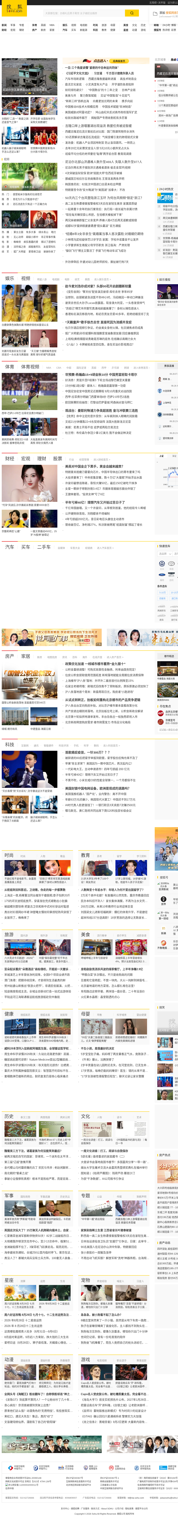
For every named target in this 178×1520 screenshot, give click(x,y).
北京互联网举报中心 (44, 1467)
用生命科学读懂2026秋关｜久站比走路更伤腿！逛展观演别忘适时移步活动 (50, 1054)
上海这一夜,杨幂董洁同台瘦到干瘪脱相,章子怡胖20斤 (37, 895)
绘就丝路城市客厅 (76, 117)
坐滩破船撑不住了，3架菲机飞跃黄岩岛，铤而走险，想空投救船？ (45, 1247)
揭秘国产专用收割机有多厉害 (109, 117)
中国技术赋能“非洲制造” (117, 106)
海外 (84, 657)
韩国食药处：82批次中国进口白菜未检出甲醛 (93, 184)
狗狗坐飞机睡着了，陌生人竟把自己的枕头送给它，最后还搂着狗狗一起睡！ (128, 1342)
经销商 (88, 548)
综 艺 (6, 251)
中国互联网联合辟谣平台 (111, 1488)
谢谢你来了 (49, 251)
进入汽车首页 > (105, 548)
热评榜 (166, 30)
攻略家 (63, 935)
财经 (9, 458)
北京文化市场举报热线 (145, 1467)
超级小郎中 (32, 237)
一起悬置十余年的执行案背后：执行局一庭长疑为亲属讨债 (101, 209)
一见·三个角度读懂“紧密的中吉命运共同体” (92, 67)
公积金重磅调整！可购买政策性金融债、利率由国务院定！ (101, 669)
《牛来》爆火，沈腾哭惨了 (97, 1059)
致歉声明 (141, 1196)
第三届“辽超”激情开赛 (17, 1162)
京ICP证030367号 (74, 1478)
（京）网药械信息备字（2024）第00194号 (157, 1478)
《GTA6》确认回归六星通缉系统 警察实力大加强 (111, 1416)
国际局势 (25, 1196)
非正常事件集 (48, 237)
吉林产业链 (129, 90)
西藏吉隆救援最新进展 (102, 78)
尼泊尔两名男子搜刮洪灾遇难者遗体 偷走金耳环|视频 (98, 167)
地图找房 (52, 657)
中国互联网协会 (120, 1467)
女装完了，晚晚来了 (16, 917)
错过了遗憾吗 (48, 241)
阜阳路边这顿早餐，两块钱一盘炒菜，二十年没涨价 (113, 991)
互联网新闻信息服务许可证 (78, 1481)
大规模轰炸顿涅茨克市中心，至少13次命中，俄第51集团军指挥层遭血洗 (49, 1241)
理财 (21, 30)
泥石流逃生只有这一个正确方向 (30, 204)
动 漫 (6, 246)
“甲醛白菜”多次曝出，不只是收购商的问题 (107, 974)
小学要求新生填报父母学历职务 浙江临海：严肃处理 (97, 245)
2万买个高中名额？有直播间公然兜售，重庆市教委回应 (115, 895)
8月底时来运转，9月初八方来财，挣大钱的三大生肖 (36, 1337)
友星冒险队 (49, 246)
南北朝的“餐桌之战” (16, 1173)
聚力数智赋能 (88, 95)
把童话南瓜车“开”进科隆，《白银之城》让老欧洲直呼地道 (116, 1405)
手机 (76, 745)
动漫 (134, 30)
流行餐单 (102, 935)
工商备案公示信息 (108, 1485)
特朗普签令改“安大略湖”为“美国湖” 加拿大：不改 (95, 189)
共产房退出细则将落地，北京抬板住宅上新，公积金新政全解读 (104, 711)
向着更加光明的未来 (105, 101)
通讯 (36, 745)
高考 (99, 856)
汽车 (9, 547)
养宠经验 (102, 1281)
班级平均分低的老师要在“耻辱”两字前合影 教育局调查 (98, 153)
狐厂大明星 (20, 251)
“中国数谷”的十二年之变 (103, 90)
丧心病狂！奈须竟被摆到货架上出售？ (28, 1405)
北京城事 (160, 59)
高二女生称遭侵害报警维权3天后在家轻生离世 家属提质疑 (101, 203)
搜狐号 (163, 877)
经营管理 (84, 459)
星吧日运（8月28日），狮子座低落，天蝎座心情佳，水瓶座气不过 (45, 1342)
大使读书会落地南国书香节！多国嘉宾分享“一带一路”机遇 (116, 1162)
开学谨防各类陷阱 (123, 84)
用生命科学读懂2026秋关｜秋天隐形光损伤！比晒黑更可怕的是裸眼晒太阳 (50, 1065)
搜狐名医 (45, 1014)
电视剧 (83, 25)
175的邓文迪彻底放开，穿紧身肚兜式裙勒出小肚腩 (35, 901)
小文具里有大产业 (97, 84)
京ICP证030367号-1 (109, 1478)
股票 (57, 458)
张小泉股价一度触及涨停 (96, 1252)
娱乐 (9, 278)
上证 (161, 456)
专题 (21, 25)
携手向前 (127, 101)
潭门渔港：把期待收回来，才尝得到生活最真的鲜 (35, 980)
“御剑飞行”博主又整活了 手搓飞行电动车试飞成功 (95, 250)
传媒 (119, 1196)
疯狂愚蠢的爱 (31, 241)
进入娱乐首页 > (102, 279)
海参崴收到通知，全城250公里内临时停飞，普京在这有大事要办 (44, 1252)
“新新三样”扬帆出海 (77, 101)
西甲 (103, 367)
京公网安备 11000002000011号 (23, 1485)
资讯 (64, 657)
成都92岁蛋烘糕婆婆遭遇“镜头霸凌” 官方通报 (93, 225)
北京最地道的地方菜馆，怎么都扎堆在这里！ (108, 985)
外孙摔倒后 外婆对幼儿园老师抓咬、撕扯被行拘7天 (97, 261)
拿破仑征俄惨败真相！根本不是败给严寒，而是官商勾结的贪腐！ (44, 1178)
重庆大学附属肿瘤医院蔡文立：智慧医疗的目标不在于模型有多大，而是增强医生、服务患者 (61, 1070)
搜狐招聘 (75, 1508)
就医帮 (63, 1014)
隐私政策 (129, 1508)
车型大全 (75, 548)
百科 (74, 657)
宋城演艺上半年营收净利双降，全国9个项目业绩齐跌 (37, 974)
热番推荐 (65, 1360)
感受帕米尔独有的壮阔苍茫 (27, 194)
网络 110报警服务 (93, 1467)
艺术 (139, 1117)
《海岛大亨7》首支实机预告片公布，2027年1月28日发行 (116, 1399)
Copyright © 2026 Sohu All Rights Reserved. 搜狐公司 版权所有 (104, 1514)
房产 (9, 656)
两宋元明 (65, 1117)
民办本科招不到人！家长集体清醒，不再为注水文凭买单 (115, 901)
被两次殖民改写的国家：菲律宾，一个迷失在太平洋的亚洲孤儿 (43, 1156)
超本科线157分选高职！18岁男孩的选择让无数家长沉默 (115, 917)
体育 (9, 366)
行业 (71, 459)
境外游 (44, 935)
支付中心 (65, 1508)
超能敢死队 (35, 246)
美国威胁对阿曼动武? (78, 112)
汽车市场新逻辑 (74, 78)
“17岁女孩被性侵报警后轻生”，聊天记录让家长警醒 (112, 1076)
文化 (134, 25)
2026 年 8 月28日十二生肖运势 (23, 1325)
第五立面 (19, 232)
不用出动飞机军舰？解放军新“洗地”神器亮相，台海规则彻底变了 (120, 1258)
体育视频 (30, 366)
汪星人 (140, 1281)
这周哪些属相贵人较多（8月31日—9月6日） (31, 1331)
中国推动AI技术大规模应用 (81, 106)
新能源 (83, 30)
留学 (119, 856)
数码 (96, 745)
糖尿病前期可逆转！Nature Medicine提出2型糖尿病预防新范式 (43, 1059)
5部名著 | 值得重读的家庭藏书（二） (103, 1156)
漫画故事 (25, 1360)
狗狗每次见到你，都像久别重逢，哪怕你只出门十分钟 (114, 1331)
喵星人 (120, 1281)
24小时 (166, 25)
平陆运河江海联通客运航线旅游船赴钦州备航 (32, 997)
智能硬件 (48, 745)
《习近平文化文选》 (77, 73)
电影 (67, 279)
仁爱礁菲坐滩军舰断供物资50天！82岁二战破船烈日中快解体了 (43, 1235)
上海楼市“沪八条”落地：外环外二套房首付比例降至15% (99, 680)
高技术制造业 (128, 78)
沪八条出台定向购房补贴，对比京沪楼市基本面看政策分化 (101, 705)
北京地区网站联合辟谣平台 (78, 1485)
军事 (12, 25)
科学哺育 (122, 1014)
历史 (143, 25)
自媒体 (61, 548)
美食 (85, 934)
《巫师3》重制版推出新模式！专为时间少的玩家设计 (113, 1410)
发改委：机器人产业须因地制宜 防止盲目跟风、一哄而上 (100, 142)
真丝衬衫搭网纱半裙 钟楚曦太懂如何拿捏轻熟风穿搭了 (38, 912)
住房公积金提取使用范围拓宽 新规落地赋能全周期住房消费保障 (104, 675)
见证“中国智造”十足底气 (115, 95)
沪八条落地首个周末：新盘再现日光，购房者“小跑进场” (99, 691)
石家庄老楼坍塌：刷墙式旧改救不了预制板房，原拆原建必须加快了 (107, 686)
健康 (112, 30)
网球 (126, 367)
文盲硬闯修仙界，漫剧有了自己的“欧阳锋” (30, 1421)
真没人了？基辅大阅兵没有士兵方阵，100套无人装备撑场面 (41, 1258)
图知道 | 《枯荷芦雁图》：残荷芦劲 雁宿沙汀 (108, 1173)
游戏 (143, 30)
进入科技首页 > (111, 745)
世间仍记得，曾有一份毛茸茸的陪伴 (103, 1337)
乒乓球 (115, 367)
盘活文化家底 (73, 84)
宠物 (85, 1280)
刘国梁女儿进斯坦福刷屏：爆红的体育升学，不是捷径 (114, 912)
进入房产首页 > (115, 657)
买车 (73, 30)
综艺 (77, 279)
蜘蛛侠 (18, 241)
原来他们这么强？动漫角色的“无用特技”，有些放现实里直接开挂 (44, 1410)
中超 (68, 367)
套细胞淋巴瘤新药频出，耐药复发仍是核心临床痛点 (36, 1076)
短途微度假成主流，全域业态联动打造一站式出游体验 (37, 991)
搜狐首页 (14, 8)
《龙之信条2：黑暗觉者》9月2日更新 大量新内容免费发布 (117, 1421)
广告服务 (85, 1508)
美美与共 (70, 95)
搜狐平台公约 (141, 1508)
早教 (99, 1014)
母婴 (112, 25)
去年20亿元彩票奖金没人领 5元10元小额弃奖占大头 (97, 148)
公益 (99, 1196)
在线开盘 (97, 657)
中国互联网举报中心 (19, 1467)
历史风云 (65, 1196)
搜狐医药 (25, 1014)
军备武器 (45, 1196)
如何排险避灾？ (74, 90)
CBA (58, 367)
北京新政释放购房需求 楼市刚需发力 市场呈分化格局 (98, 722)
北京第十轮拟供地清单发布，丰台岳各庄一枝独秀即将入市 (101, 716)
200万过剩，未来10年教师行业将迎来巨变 (107, 906)
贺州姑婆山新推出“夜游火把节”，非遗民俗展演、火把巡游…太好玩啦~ (47, 985)
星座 (9, 1280)
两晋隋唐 (45, 1117)
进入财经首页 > (102, 459)
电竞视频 (102, 1360)
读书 (119, 1117)
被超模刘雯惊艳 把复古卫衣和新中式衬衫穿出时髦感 (36, 906)
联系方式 (95, 1508)
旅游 (104, 25)
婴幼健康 (141, 1014)
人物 (42, 856)
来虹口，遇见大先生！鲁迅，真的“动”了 (28, 1416)
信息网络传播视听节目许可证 (151, 1485)
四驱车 (162, 598)
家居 (52, 30)
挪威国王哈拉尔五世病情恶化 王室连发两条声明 (94, 178)
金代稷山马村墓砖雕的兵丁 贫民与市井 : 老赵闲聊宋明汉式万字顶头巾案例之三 (53, 1167)
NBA (52, 25)
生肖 (62, 1281)
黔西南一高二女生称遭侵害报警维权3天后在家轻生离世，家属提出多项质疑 (127, 1235)
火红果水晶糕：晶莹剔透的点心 (100, 997)
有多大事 (31, 232)
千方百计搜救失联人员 (120, 73)
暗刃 (53, 232)
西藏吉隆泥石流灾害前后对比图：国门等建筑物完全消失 (100, 131)
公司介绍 (119, 1508)
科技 (9, 744)
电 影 (6, 241)
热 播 (6, 232)
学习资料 (141, 856)
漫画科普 (45, 1360)
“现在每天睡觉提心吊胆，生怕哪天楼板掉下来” (94, 214)
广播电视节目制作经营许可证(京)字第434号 (157, 1481)
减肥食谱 (141, 935)
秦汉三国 (25, 1117)
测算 (23, 1281)
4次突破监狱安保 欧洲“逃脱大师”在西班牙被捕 (93, 173)
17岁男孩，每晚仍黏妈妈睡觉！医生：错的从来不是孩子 (116, 1070)
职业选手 (122, 1360)
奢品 (62, 856)
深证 (174, 456)
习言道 (98, 73)
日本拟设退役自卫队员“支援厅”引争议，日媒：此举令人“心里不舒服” (123, 1241)
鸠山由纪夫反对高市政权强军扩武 (116, 112)
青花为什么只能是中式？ (26, 199)
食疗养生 (122, 935)
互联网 (25, 745)
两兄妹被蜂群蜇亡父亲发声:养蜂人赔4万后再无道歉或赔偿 (101, 220)
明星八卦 (42, 279)
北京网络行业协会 (69, 1467)
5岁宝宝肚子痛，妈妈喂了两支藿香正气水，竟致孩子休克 (116, 1054)
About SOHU (107, 1508)
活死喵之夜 (20, 246)
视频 (73, 25)
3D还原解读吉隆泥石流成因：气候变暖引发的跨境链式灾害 (101, 137)
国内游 (24, 935)
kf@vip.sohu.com (136, 1498)
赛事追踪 (141, 1360)
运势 (42, 1281)
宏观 (12, 30)
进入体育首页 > (141, 367)
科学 (86, 745)
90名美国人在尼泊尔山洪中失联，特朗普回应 (109, 1247)
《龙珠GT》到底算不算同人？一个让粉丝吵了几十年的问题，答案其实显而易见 (53, 1399)
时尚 (9, 855)
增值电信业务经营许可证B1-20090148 (23, 1478)
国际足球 (81, 367)
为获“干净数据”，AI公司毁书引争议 (102, 1178)
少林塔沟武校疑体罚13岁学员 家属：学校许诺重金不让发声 (102, 239)
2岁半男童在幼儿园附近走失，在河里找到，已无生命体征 (116, 1065)
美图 (87, 279)
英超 (43, 25)
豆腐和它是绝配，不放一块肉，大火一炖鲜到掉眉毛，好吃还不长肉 (122, 980)
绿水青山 (44, 232)
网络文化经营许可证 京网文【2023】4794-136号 (28, 1481)
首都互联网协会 (172, 1467)
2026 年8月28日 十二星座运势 (23, 1320)
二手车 (44, 547)
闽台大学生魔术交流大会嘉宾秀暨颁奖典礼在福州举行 (114, 1167)
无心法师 (19, 237)
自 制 (6, 237)
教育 (104, 30)
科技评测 (63, 745)
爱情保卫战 (35, 251)
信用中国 (9, 1488)
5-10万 (162, 592)
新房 (43, 30)
